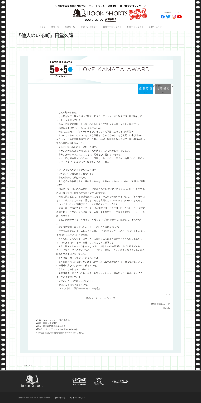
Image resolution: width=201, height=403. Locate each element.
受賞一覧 (55, 27)
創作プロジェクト (135, 27)
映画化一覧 (70, 27)
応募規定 (163, 89)
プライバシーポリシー (77, 398)
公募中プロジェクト (112, 27)
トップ (42, 27)
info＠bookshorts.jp (69, 329)
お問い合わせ (155, 27)
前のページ (91, 298)
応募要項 (145, 89)
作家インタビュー (89, 27)
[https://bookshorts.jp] (100, 11)
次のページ (109, 298)
